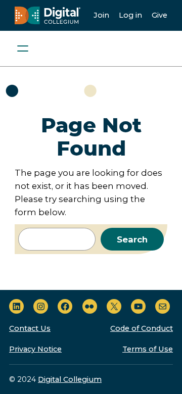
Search (132, 239)
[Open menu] (23, 48)
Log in (130, 15)
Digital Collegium (70, 379)
